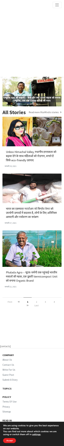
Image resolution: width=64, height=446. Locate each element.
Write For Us (8, 369)
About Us (7, 359)
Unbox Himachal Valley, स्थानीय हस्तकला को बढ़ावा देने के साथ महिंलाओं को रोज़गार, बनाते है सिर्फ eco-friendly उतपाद (31, 156)
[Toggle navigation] (57, 5)
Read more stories (44, 112)
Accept (9, 440)
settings (36, 434)
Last (36, 305)
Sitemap (6, 411)
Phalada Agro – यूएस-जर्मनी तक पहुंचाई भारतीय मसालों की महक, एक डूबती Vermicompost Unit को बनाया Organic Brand (31, 276)
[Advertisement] (32, 43)
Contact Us (8, 364)
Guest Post (8, 374)
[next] (27, 305)
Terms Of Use (9, 401)
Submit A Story (10, 379)
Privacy (6, 406)
